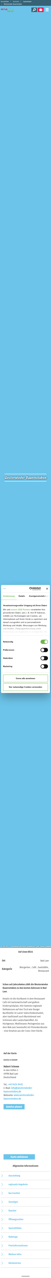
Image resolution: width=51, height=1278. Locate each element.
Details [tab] (22, 596)
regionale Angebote (18, 1184)
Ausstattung (14, 1175)
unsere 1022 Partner (20, 609)
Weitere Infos (15, 1254)
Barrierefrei (14, 1193)
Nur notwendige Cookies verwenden (25, 687)
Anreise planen (14, 1106)
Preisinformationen (18, 1245)
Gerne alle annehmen (25, 678)
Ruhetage (13, 1236)
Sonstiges (13, 1201)
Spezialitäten (14, 1228)
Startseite (16, 2)
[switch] (44, 650)
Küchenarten (14, 1263)
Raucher (12, 1210)
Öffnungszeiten (15, 1219)
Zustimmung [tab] (9, 596)
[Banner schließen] (47, 589)
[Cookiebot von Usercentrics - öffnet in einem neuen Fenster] (30, 588)
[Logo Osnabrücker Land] (9, 10)
